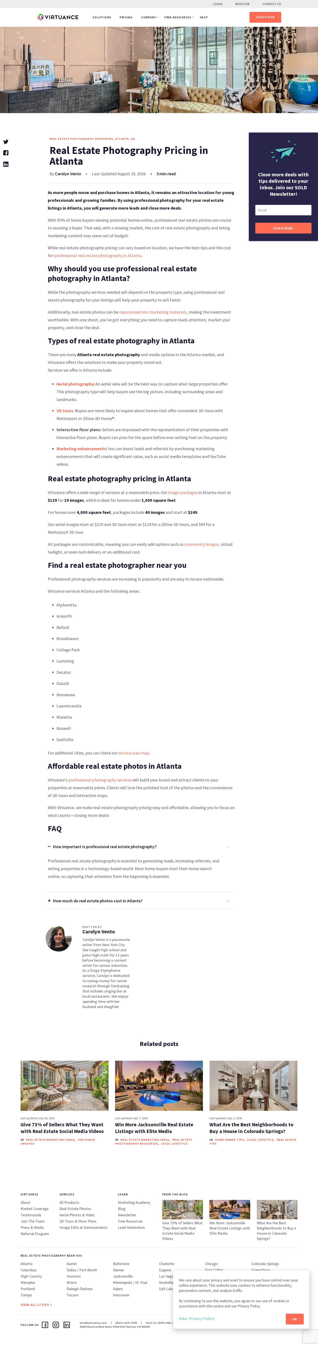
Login (217, 4)
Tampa (26, 1294)
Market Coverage (34, 1208)
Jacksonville (123, 1276)
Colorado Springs (265, 1263)
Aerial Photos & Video (77, 1214)
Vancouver (121, 1294)
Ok (294, 1319)
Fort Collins (214, 1269)
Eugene (165, 1269)
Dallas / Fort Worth (82, 1269)
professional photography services (100, 780)
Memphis (28, 1282)
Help (204, 17)
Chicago (211, 1263)
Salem (118, 1288)
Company (148, 17)
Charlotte (166, 1263)
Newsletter (127, 1214)
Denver (118, 1269)
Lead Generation (131, 1227)
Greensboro (260, 1269)
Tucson (72, 1294)
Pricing (126, 17)
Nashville (166, 1282)
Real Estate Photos (75, 1208)
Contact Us (272, 4)
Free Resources (177, 17)
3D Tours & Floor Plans (77, 1221)
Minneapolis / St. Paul (130, 1282)
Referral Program (35, 1233)
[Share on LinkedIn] (5, 163)
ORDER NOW (265, 17)
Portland (28, 1288)
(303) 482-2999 (168, 1322)
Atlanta (26, 1263)
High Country (31, 1276)
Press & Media (32, 1227)
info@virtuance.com (93, 1322)
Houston (74, 1276)
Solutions (102, 17)
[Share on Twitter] (5, 141)
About (25, 1202)
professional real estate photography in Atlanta (97, 255)
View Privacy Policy (197, 1318)
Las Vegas (167, 1276)
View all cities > (36, 1304)
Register (242, 4)
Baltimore (121, 1263)
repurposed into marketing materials (153, 312)
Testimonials (31, 1214)
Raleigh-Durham (80, 1288)
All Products (69, 1202)
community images (201, 544)
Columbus (29, 1269)
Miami (72, 1282)
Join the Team (33, 1221)
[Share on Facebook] (5, 152)
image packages (183, 492)
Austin (72, 1263)
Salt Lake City (170, 1288)
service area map (134, 753)
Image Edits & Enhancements (83, 1227)
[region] (241, 1299)
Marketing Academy (134, 1202)
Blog (121, 1208)
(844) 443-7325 (126, 1322)
